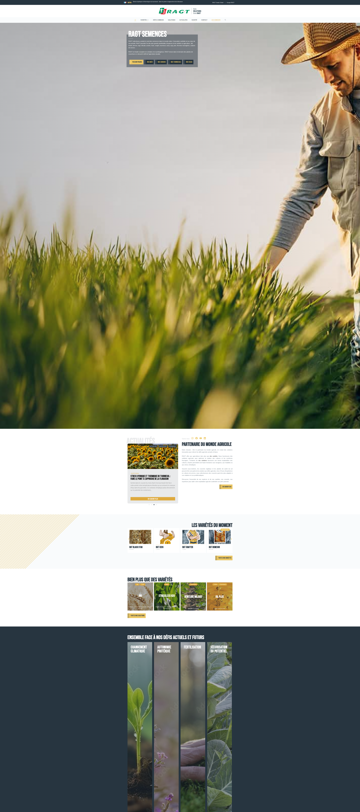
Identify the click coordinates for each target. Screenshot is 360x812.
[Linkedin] (205, 438)
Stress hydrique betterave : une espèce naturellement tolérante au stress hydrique (144, 478)
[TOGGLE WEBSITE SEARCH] (225, 20)
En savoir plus (146, 499)
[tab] (149, 504)
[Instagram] (192, 438)
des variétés (214, 456)
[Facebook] (196, 438)
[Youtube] (200, 438)
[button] (129, 539)
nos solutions (202, 460)
